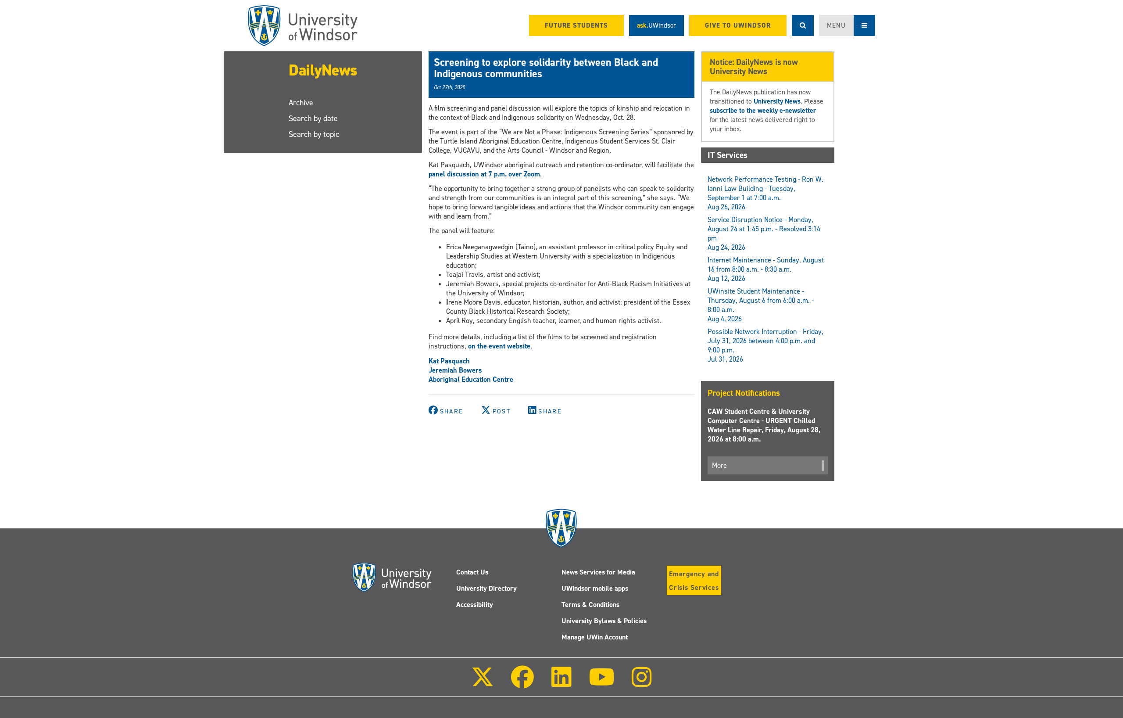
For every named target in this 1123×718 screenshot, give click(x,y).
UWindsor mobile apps (595, 588)
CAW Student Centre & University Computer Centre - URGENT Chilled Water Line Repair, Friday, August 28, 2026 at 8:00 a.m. (764, 425)
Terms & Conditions (590, 604)
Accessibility (474, 604)
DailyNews (323, 70)
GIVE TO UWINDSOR (738, 25)
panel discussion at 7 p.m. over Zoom (484, 174)
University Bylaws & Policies (604, 620)
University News (777, 101)
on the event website (499, 346)
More (719, 465)
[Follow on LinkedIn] (561, 683)
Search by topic (314, 134)
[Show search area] (803, 25)
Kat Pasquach (449, 361)
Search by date (313, 118)
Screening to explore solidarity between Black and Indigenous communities (546, 68)
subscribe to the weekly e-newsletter (763, 110)
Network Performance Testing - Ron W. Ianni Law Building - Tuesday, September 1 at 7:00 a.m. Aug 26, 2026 (765, 193)
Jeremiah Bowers (455, 370)
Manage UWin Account (595, 637)
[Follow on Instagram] (642, 683)
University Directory (486, 588)
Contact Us (472, 572)
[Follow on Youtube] (601, 683)
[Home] (303, 25)
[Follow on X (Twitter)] (482, 683)
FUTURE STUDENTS (576, 25)
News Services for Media (598, 572)
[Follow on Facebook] (522, 683)
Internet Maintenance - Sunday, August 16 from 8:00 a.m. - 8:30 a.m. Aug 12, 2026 (766, 269)
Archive (301, 102)
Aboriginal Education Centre (471, 379)
